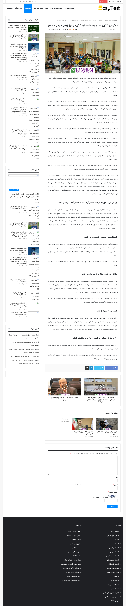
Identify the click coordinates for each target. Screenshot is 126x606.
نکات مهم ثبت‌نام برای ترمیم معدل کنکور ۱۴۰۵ (18, 90)
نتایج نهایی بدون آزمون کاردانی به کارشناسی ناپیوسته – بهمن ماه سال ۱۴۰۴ (17, 27)
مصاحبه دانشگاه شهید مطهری (71, 580)
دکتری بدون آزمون (75, 544)
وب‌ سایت (78, 485)
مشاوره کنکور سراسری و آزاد (72, 552)
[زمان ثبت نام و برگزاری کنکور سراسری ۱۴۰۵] (33, 101)
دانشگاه (116, 539)
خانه (114, 20)
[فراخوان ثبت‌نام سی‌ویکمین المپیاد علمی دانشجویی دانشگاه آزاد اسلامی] (33, 306)
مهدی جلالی (35, 356)
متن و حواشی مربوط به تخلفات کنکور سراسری (107, 433)
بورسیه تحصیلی (114, 531)
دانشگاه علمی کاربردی (112, 556)
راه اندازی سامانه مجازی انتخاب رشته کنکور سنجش (83, 433)
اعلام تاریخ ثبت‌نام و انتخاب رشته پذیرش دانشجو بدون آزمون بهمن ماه (18, 132)
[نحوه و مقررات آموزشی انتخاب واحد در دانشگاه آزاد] (33, 315)
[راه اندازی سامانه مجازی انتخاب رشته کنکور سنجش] (82, 424)
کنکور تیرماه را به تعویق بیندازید (19, 356)
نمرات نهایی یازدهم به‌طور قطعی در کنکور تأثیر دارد (17, 76)
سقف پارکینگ (77, 556)
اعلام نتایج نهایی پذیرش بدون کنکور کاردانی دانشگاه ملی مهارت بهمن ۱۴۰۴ (17, 37)
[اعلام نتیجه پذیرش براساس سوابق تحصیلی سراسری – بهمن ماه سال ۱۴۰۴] (33, 47)
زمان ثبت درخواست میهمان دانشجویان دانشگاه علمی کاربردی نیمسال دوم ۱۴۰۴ (18, 234)
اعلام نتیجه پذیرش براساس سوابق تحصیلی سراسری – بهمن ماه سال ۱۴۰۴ (17, 46)
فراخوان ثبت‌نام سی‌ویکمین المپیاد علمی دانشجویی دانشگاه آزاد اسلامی (17, 305)
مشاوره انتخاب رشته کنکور (40, 8)
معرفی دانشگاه (114, 601)
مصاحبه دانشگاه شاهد (74, 576)
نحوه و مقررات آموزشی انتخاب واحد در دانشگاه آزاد (18, 313)
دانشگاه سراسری (114, 552)
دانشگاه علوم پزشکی (113, 560)
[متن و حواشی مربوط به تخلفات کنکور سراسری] (107, 424)
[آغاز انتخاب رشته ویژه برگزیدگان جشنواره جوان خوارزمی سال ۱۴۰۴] (33, 152)
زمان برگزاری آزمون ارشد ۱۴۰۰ (72, 568)
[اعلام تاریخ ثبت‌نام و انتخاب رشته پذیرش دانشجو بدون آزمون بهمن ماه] (33, 136)
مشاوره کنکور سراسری (56, 8)
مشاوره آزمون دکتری (74, 531)
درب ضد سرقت (65, 419)
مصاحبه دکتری (76, 548)
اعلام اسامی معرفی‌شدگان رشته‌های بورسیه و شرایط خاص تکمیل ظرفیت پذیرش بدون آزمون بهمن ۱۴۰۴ (17, 56)
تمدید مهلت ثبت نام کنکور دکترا (71, 564)
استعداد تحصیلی (75, 539)
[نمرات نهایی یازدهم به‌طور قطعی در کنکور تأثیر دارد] (33, 80)
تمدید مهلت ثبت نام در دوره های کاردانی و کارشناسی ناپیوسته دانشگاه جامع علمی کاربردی (18, 111)
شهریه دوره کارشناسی (112, 572)
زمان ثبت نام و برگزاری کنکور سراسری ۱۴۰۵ (18, 100)
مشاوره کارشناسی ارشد (74, 535)
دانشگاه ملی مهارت (113, 568)
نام (116, 477)
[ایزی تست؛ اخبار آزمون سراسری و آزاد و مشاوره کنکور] (109, 8)
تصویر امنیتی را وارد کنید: (100, 497)
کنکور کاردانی (115, 588)
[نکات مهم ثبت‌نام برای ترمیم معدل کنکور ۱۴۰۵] (33, 92)
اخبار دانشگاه (18, 8)
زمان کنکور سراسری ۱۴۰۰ (73, 572)
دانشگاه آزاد (115, 544)
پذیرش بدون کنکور (113, 535)
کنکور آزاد (116, 576)
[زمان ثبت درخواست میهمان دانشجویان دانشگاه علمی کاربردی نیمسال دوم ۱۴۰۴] (33, 238)
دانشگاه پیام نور (114, 548)
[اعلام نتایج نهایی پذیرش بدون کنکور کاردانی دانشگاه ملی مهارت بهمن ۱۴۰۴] (33, 37)
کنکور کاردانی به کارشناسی (111, 593)
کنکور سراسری (69, 8)
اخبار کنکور (28, 8)
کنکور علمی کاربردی (113, 584)
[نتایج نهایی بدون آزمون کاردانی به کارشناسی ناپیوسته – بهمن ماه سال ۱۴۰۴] (33, 28)
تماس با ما (10, 8)
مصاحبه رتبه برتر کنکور (112, 597)
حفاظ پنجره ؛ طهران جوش (72, 560)
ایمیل (115, 485)
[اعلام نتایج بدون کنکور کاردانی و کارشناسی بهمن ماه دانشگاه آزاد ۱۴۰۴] (33, 213)
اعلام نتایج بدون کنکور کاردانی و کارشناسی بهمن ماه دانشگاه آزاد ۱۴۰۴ (17, 209)
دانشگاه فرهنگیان (113, 564)
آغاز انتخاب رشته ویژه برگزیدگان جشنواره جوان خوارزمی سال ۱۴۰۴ (17, 148)
